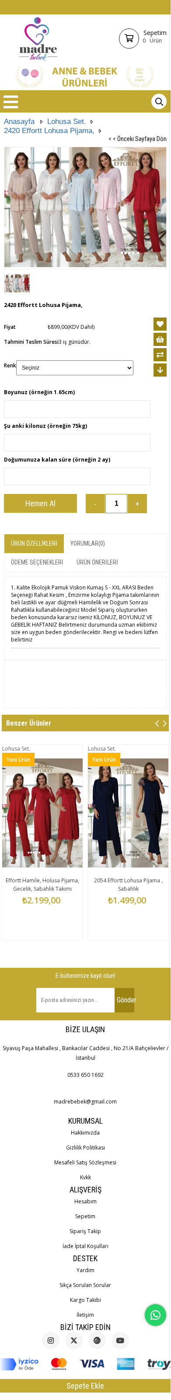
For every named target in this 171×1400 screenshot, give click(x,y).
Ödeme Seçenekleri (37, 562)
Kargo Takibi (85, 1300)
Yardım (85, 1270)
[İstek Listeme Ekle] (160, 339)
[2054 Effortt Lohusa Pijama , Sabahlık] (128, 812)
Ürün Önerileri (97, 562)
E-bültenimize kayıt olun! (85, 975)
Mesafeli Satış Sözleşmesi (85, 1162)
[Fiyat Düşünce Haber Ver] (160, 370)
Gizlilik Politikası (85, 1147)
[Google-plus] (97, 1340)
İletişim (85, 1315)
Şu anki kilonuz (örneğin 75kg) (45, 426)
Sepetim (85, 1216)
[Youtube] (120, 1340)
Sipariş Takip (85, 1231)
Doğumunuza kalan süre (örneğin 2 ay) (57, 459)
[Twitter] (74, 1340)
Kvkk (85, 1177)
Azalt (95, 503)
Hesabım (85, 1201)
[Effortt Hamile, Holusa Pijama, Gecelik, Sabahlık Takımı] (42, 812)
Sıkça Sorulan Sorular (85, 1285)
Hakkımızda (85, 1132)
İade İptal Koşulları (85, 1246)
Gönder (125, 1000)
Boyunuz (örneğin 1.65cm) (39, 392)
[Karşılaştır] (160, 354)
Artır (137, 503)
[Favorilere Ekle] (160, 324)
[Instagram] (50, 1340)
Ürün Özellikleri (34, 543)
